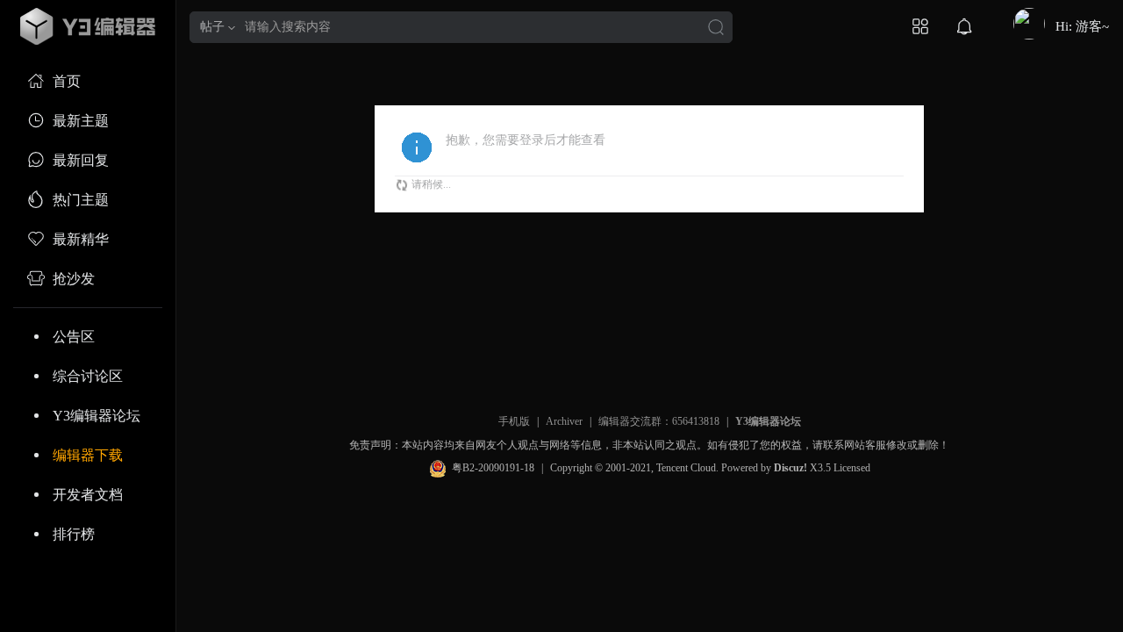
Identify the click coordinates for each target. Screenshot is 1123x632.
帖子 (212, 26)
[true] (715, 29)
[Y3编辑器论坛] (87, 26)
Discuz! (790, 468)
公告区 (74, 336)
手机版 (514, 421)
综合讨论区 (88, 376)
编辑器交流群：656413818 (658, 421)
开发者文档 (88, 494)
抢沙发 (74, 278)
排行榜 (74, 534)
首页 (67, 81)
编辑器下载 (88, 455)
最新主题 (81, 120)
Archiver (564, 421)
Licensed (851, 468)
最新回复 (81, 160)
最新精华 (81, 239)
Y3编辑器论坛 (96, 415)
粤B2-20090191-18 (493, 468)
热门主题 (81, 199)
